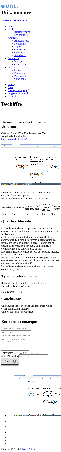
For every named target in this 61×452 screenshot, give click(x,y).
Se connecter (20, 20)
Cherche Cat (20, 52)
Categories (19, 49)
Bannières (19, 73)
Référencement (22, 32)
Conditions (20, 78)
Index (11, 26)
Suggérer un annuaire (19, 93)
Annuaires (13, 37)
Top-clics (19, 46)
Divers (11, 67)
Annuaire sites (21, 40)
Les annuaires (21, 34)
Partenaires (20, 76)
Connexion (20, 64)
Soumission (20, 55)
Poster (7, 361)
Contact (18, 70)
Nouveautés (20, 43)
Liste (10, 87)
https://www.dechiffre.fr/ (14, 139)
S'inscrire (6, 20)
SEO (10, 29)
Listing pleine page (17, 90)
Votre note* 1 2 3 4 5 (20, 353)
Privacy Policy (27, 449)
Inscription (13, 58)
